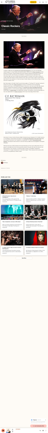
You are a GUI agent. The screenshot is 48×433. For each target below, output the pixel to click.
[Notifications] (40, 2)
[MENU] (1, 2)
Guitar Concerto (18, 91)
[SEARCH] (46, 2)
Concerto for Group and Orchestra (22, 70)
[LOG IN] (43, 2)
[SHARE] (12, 429)
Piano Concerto (36, 72)
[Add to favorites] (12, 431)
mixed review (13, 90)
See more (24, 258)
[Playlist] (40, 430)
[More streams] (43, 430)
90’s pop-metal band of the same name (32, 138)
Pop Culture (24, 36)
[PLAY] (3, 430)
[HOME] (10, 2)
